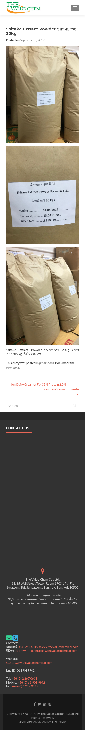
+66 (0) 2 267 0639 (25, 686)
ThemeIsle (58, 721)
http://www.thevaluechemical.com (29, 662)
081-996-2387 (24, 650)
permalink (12, 367)
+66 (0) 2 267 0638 (24, 678)
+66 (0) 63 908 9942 (31, 682)
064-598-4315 (28, 646)
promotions (46, 363)
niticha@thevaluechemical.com (56, 650)
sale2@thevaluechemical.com (58, 646)
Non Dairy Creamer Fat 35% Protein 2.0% (36, 384)
